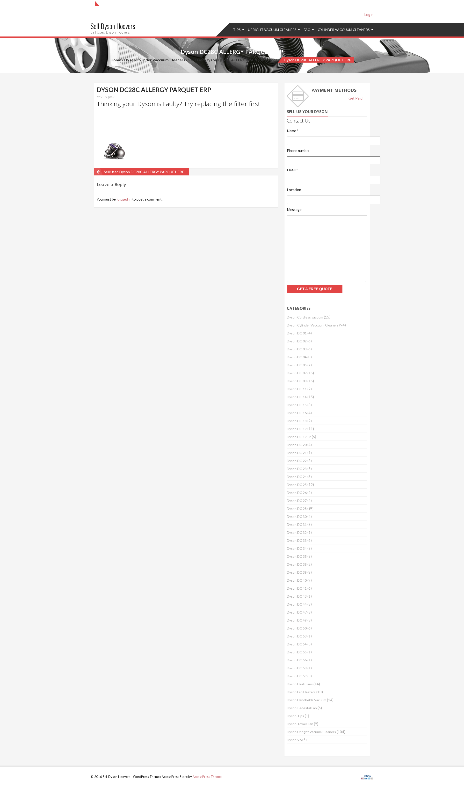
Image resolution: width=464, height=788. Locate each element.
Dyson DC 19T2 (299, 437)
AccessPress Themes (207, 777)
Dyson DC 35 (297, 556)
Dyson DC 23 (297, 469)
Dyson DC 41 (297, 588)
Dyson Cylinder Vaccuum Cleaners (154, 60)
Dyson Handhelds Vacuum (306, 700)
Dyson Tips (295, 716)
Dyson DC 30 (297, 516)
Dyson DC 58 (297, 668)
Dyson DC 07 (297, 373)
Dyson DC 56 (297, 660)
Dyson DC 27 (297, 501)
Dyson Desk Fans (300, 684)
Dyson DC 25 (297, 485)
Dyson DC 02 (297, 341)
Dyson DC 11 (297, 389)
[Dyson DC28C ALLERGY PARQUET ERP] (112, 137)
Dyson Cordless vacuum (305, 317)
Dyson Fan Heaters (301, 692)
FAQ (307, 30)
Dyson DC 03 (297, 349)
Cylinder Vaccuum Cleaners (344, 30)
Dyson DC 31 (297, 524)
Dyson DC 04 (297, 357)
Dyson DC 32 (297, 532)
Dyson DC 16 (297, 413)
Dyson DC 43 (297, 596)
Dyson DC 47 (297, 612)
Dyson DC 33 (297, 540)
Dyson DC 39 (297, 572)
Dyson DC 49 (297, 620)
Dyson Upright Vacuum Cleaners (311, 732)
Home (115, 60)
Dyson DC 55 (297, 652)
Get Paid (355, 98)
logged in (123, 199)
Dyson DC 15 (297, 405)
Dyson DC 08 (297, 381)
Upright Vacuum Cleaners (272, 30)
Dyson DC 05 (297, 365)
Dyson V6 (294, 740)
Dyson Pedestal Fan (302, 708)
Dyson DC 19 (297, 429)
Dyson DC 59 (297, 676)
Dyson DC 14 (297, 397)
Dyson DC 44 (297, 604)
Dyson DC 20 (297, 445)
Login (368, 14)
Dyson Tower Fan (300, 724)
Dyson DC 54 (297, 644)
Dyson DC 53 (297, 636)
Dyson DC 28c (297, 508)
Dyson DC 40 (297, 580)
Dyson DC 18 (297, 421)
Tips (237, 30)
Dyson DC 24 (297, 477)
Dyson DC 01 (297, 333)
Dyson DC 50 (297, 628)
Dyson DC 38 (297, 564)
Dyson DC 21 (297, 453)
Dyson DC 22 (297, 461)
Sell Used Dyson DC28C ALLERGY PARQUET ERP (231, 60)
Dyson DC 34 (297, 548)
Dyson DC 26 (297, 493)
